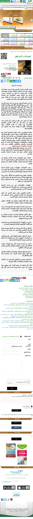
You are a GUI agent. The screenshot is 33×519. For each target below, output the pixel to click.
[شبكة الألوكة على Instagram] (21, 1)
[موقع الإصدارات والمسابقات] (13, 44)
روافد (19, 48)
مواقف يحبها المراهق (27, 289)
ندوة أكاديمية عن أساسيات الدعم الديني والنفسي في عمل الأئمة (16, 474)
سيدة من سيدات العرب (27, 316)
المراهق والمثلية (29, 291)
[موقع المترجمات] (5, 44)
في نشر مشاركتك (17, 422)
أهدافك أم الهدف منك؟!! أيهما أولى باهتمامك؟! (21, 304)
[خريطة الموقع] (30, 6)
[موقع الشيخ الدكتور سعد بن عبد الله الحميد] (16, 14)
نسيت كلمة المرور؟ (28, 407)
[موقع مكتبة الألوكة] (29, 44)
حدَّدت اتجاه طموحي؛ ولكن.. (26, 325)
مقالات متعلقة (12, 65)
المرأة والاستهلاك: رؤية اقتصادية (25, 314)
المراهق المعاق (29, 296)
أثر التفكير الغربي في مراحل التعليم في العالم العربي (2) (19, 311)
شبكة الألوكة (29, 51)
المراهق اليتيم (29, 297)
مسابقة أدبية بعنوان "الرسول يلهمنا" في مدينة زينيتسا (16, 477)
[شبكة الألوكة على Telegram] (24, 1)
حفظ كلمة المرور (26, 406)
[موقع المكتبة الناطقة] (21, 44)
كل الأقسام (29, 48)
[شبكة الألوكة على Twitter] (15, 1)
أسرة (25, 48)
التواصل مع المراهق (28, 294)
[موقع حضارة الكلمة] (29, 40)
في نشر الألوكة (16, 427)
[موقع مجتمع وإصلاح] (5, 36)
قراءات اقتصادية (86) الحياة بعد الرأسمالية (22, 327)
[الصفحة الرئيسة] (32, 6)
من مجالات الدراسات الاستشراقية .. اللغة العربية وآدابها (19, 317)
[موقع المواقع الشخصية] (5, 40)
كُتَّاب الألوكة (16, 467)
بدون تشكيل (7, 77)
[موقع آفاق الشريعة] (21, 36)
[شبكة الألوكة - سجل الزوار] (21, 6)
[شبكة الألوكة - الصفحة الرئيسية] (26, 6)
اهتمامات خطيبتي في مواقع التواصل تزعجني (21, 308)
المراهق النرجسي (28, 292)
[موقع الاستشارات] (21, 40)
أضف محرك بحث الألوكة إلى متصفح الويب (16, 511)
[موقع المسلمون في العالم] (13, 40)
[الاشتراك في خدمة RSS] (29, 6)
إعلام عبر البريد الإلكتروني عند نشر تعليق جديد (10, 336)
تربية (22, 48)
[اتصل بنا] (3, 6)
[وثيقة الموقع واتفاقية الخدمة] (12, 6)
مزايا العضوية (23, 414)
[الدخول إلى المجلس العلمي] (23, 30)
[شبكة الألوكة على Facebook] (12, 1)
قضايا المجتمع (7, 48)
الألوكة (6, 508)
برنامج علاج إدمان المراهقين (26, 288)
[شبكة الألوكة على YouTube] (18, 1)
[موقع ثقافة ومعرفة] (13, 36)
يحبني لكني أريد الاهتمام (27, 303)
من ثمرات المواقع (14, 48)
